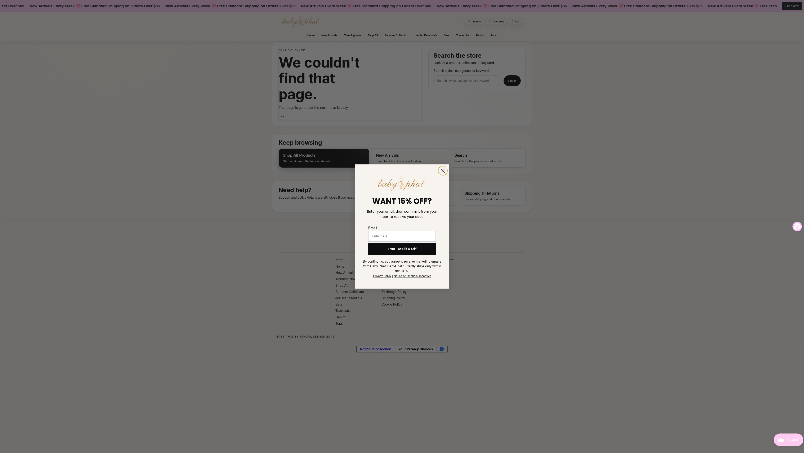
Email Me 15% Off (402, 248)
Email (372, 228)
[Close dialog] (442, 170)
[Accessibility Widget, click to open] (797, 226)
